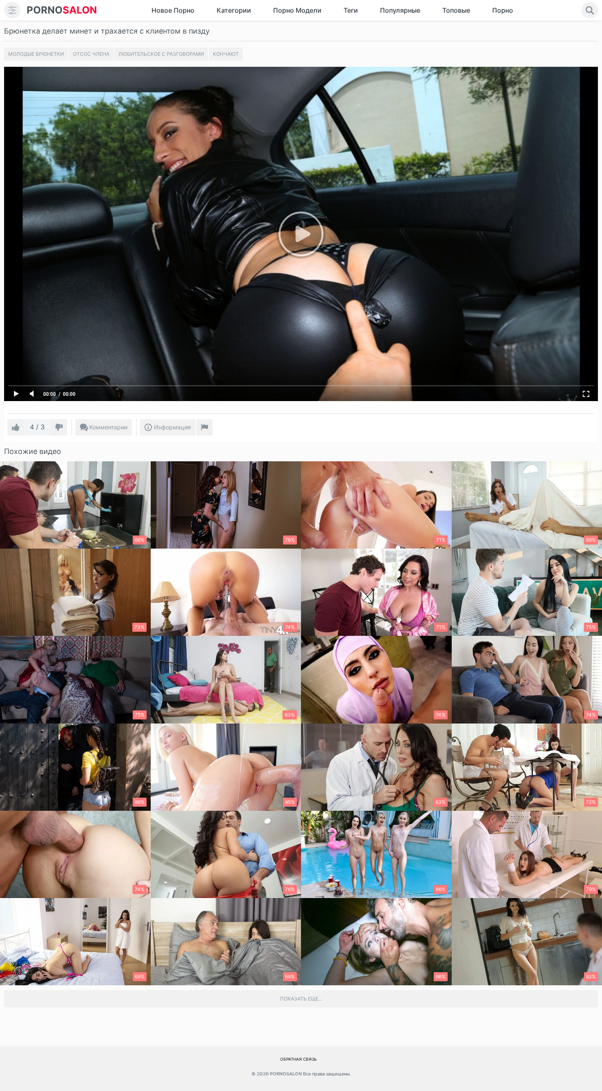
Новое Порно (173, 10)
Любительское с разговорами (161, 54)
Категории (234, 10)
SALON (62, 10)
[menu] (12, 10)
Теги (351, 10)
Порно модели (297, 10)
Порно (502, 10)
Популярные (400, 10)
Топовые (456, 10)
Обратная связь (298, 1059)
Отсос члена (91, 54)
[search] (590, 10)
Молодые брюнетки (36, 54)
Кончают (226, 54)
